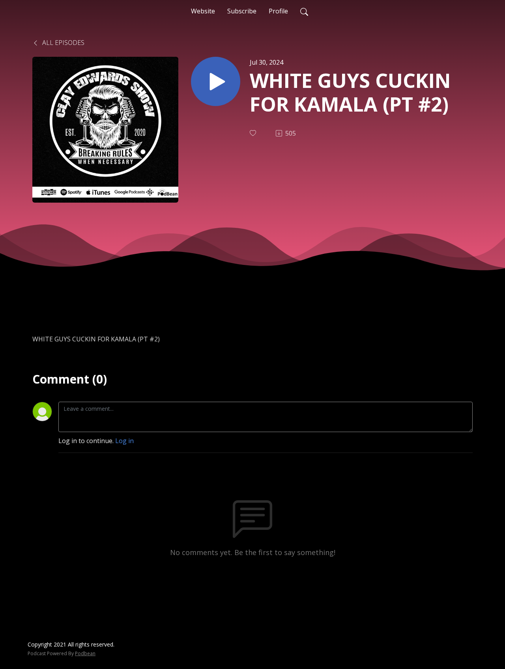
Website (203, 11)
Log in (124, 440)
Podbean (85, 653)
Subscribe (241, 11)
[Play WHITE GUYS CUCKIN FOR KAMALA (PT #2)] (215, 81)
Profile (278, 11)
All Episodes (62, 42)
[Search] (304, 11)
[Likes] (253, 133)
